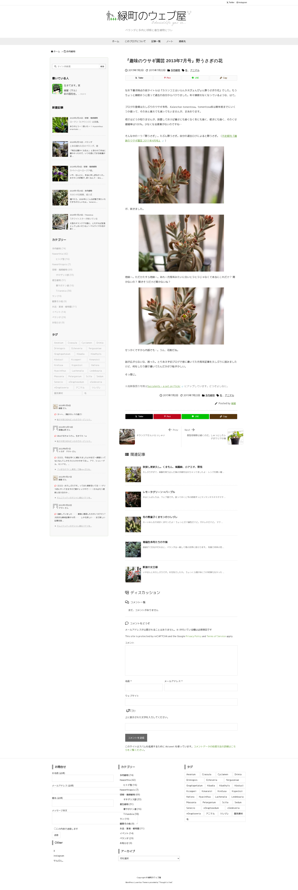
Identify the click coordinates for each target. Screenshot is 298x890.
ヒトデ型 (63, 259)
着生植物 (59, 280)
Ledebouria (96, 370)
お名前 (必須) (58, 773)
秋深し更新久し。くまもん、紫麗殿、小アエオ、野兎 (172, 467)
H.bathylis (96, 353)
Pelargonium (74, 376)
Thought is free (165, 882)
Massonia (59, 376)
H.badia (80, 353)
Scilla (89, 376)
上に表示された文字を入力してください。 (147, 717)
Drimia (100, 342)
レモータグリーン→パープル (159, 492)
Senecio (58, 381)
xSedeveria (96, 381)
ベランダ (59, 317)
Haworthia (60, 253)
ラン (56, 296)
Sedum (100, 376)
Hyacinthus (60, 370)
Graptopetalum (62, 353)
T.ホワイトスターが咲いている (84, 218)
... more (82, 94)
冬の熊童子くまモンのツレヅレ (160, 517)
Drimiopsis (59, 348)
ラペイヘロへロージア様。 (82, 170)
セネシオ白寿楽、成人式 (81, 194)
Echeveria (77, 348)
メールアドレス (173, 681)
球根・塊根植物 (62, 269)
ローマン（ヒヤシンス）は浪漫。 (85, 121)
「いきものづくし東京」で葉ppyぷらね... (74, 469)
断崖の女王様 (150, 567)
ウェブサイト (132, 695)
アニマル (194, 70)
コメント (129, 642)
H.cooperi (76, 359)
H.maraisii (94, 359)
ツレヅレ (96, 387)
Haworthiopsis (61, 264)
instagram (59, 855)
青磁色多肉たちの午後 (155, 542)
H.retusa (58, 365)
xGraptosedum (76, 381)
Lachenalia (78, 370)
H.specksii (77, 365)
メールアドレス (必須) (63, 785)
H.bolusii (58, 359)
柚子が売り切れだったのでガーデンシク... (74, 419)
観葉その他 (59, 301)
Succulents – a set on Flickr (164, 386)
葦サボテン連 (65, 285)
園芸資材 (58, 393)
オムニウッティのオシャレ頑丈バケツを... (74, 497)
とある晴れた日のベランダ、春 (84, 145)
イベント (59, 311)
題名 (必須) (57, 798)
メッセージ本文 (59, 810)
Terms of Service (216, 636)
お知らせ (58, 322)
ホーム (57, 51)
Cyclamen (87, 342)
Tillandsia (63, 290)
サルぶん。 (59, 860)
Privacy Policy (193, 636)
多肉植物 (71, 51)
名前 (128, 681)
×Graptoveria (61, 387)
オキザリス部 (65, 274)
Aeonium (58, 342)
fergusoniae (95, 348)
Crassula (72, 342)
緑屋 (233, 403)
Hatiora (95, 365)
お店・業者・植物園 (64, 306)
